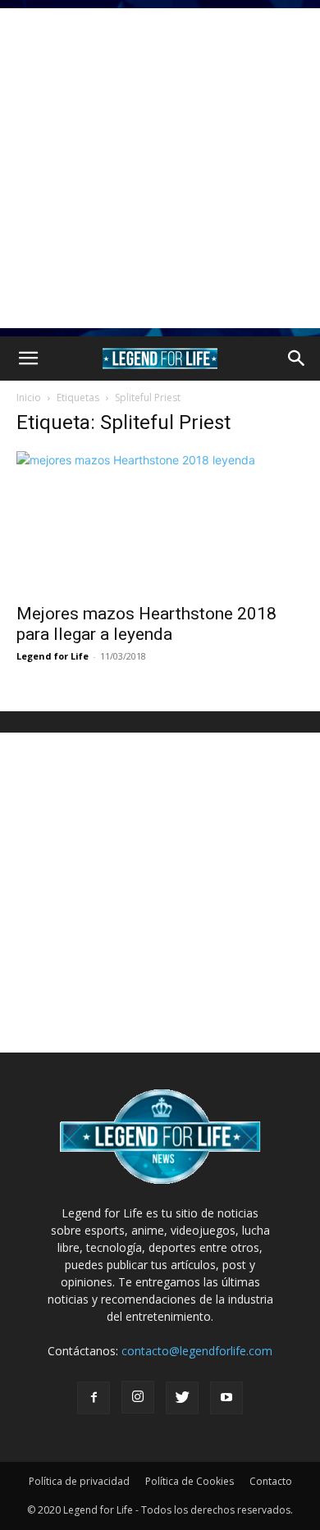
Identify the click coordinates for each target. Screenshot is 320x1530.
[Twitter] (182, 1398)
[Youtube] (226, 1398)
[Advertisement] (160, 168)
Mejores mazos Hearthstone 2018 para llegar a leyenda (146, 624)
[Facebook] (93, 1398)
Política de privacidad (79, 1481)
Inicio (28, 397)
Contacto (270, 1481)
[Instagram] (137, 1397)
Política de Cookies (189, 1481)
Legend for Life (52, 656)
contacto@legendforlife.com (196, 1351)
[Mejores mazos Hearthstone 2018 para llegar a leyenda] (160, 522)
